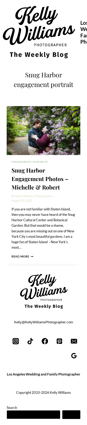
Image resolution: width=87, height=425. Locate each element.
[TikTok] (30, 341)
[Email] (74, 341)
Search (12, 407)
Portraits (40, 161)
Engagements (21, 161)
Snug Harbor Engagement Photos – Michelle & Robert (40, 178)
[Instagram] (16, 341)
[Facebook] (45, 341)
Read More (22, 256)
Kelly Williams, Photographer (33, 196)
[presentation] (43, 130)
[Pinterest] (59, 341)
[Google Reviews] (74, 356)
